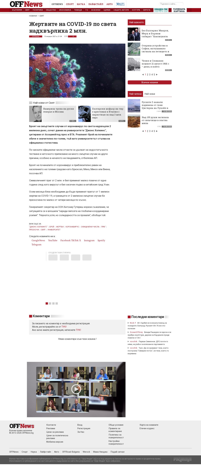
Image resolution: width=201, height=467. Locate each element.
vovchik (133, 341)
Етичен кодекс (147, 428)
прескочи (34, 230)
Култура (136, 10)
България (17, 10)
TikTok (75, 240)
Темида (78, 10)
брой (51, 227)
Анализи (95, 10)
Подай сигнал (117, 452)
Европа (146, 10)
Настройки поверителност (116, 442)
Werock (86, 452)
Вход (79, 425)
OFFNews (35, 36)
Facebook (65, 240)
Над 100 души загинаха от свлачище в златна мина (155, 120)
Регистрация (83, 428)
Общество (51, 10)
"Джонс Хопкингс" (38, 227)
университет (54, 230)
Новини (33, 16)
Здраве (107, 10)
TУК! (64, 326)
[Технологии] (120, 4)
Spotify (101, 240)
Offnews (57, 4)
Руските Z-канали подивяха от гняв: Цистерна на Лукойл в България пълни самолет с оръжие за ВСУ (155, 109)
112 (86, 10)
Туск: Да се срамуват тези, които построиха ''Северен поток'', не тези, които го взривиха (148, 351)
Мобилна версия (54, 441)
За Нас (80, 432)
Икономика (65, 10)
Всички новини (149, 82)
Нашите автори (121, 10)
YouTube (52, 240)
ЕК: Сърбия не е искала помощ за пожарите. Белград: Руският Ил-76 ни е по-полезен (147, 326)
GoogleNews (38, 240)
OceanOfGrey (136, 332)
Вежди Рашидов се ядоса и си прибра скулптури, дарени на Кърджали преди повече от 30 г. (149, 335)
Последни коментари (147, 317)
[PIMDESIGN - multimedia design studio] (181, 461)
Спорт (70, 4)
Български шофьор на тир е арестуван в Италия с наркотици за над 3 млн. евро (107, 113)
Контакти (51, 425)
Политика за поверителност (116, 436)
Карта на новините (149, 425)
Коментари (41, 316)
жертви (60, 227)
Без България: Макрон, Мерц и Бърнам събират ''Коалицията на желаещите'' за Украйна (155, 36)
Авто (109, 4)
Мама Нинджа (100, 452)
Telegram (36, 244)
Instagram (88, 240)
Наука (81, 4)
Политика (38, 10)
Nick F (133, 323)
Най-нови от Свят (44, 102)
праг (103, 227)
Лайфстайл (95, 4)
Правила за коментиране (115, 430)
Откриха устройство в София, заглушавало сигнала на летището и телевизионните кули (155, 50)
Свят (27, 10)
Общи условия (116, 425)
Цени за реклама (55, 432)
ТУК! (78, 330)
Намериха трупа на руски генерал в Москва (58, 110)
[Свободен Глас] (161, 10)
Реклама (50, 428)
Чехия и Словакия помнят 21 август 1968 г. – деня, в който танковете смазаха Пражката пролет (156, 66)
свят (43, 230)
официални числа (90, 227)
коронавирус (72, 227)
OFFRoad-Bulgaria (71, 452)
